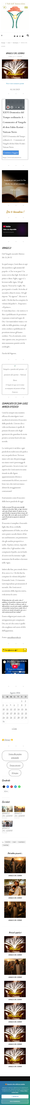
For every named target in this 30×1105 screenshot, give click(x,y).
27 (15, 717)
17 (4, 713)
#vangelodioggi (5, 845)
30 (26, 717)
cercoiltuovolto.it (14, 637)
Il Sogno (15, 773)
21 (18, 713)
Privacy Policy (23, 1090)
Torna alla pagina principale (15, 756)
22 (22, 713)
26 (11, 717)
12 (11, 709)
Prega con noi (15, 765)
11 (7, 709)
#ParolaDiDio (7, 842)
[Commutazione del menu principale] (2, 35)
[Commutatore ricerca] (28, 35)
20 (15, 713)
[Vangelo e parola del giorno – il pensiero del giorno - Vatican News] (15, 379)
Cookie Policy (15, 1092)
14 (18, 709)
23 (26, 713)
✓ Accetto (15, 1096)
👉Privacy (6, 739)
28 (18, 717)
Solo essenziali (15, 1101)
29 (22, 717)
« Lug (14, 728)
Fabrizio (10, 56)
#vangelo (14, 842)
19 (11, 713)
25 (7, 717)
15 (22, 709)
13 (15, 709)
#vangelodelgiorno (21, 842)
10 (4, 709)
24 (4, 717)
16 (26, 709)
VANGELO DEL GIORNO (7, 814)
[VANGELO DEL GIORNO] (7, 809)
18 (7, 713)
